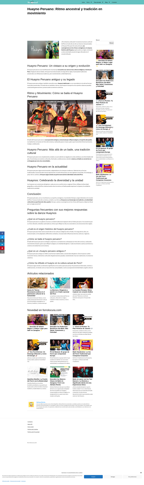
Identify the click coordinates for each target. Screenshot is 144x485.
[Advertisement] (72, 27)
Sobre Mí (30, 424)
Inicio (83, 2)
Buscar (98, 40)
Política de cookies (5, 481)
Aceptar (93, 476)
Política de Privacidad (33, 432)
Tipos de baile (97, 2)
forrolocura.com (52, 310)
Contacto (114, 2)
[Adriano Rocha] (31, 404)
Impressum (23, 481)
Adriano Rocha (40, 402)
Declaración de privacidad (15, 481)
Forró (88, 2)
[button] (141, 472)
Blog (106, 2)
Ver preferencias (132, 476)
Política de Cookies (33, 429)
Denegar (113, 476)
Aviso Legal (31, 426)
